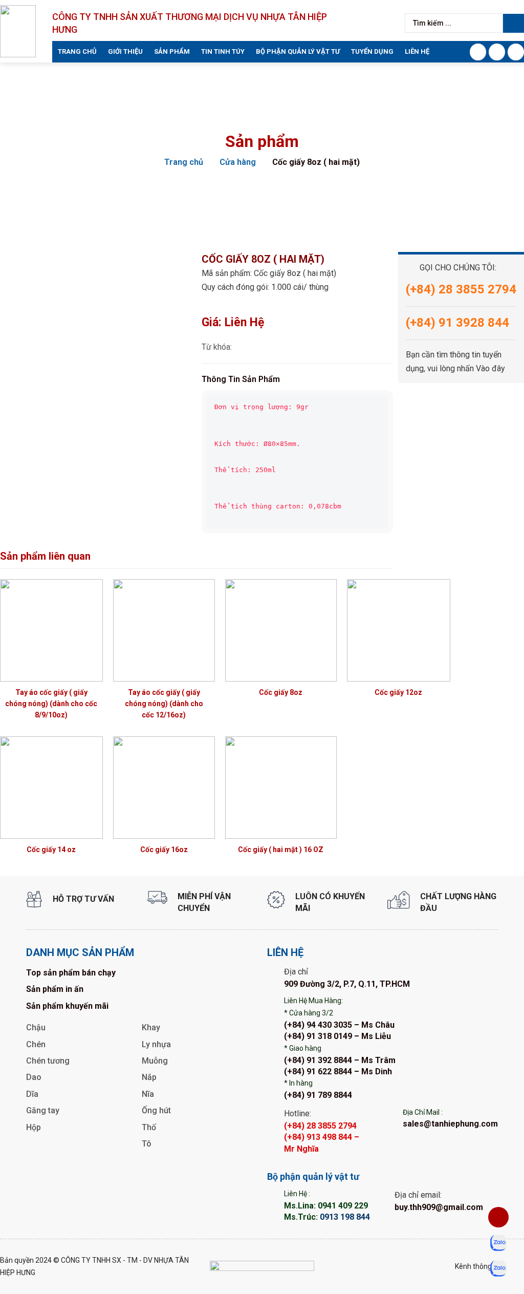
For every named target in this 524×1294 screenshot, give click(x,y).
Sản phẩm (172, 51)
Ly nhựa (156, 1044)
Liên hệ (417, 51)
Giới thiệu (125, 51)
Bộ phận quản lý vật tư (298, 51)
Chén (36, 1044)
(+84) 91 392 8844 (318, 1060)
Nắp (149, 1077)
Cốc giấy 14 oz (51, 849)
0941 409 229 (343, 1206)
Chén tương (48, 1061)
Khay (151, 1027)
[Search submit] (513, 23)
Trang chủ (77, 51)
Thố (149, 1127)
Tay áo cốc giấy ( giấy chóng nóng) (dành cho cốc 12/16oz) (164, 703)
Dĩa (32, 1094)
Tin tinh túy (223, 51)
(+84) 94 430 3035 (318, 1025)
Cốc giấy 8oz (280, 692)
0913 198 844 (345, 1217)
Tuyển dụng (372, 51)
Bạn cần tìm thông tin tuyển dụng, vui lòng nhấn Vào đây (455, 361)
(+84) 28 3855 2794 (320, 1126)
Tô (146, 1144)
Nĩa (148, 1094)
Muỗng (155, 1061)
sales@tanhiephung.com (450, 1124)
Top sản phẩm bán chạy (71, 973)
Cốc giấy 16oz (164, 849)
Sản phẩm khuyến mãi (67, 1006)
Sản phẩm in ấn (54, 989)
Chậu (36, 1027)
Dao (33, 1077)
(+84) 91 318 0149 (318, 1036)
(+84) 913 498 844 (318, 1137)
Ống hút (156, 1110)
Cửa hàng (238, 162)
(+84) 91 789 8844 (318, 1095)
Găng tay (42, 1110)
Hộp (33, 1127)
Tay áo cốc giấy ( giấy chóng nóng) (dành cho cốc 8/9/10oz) (51, 703)
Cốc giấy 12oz (398, 692)
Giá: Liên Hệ (233, 322)
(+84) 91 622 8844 (318, 1071)
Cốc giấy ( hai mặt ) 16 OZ (280, 849)
